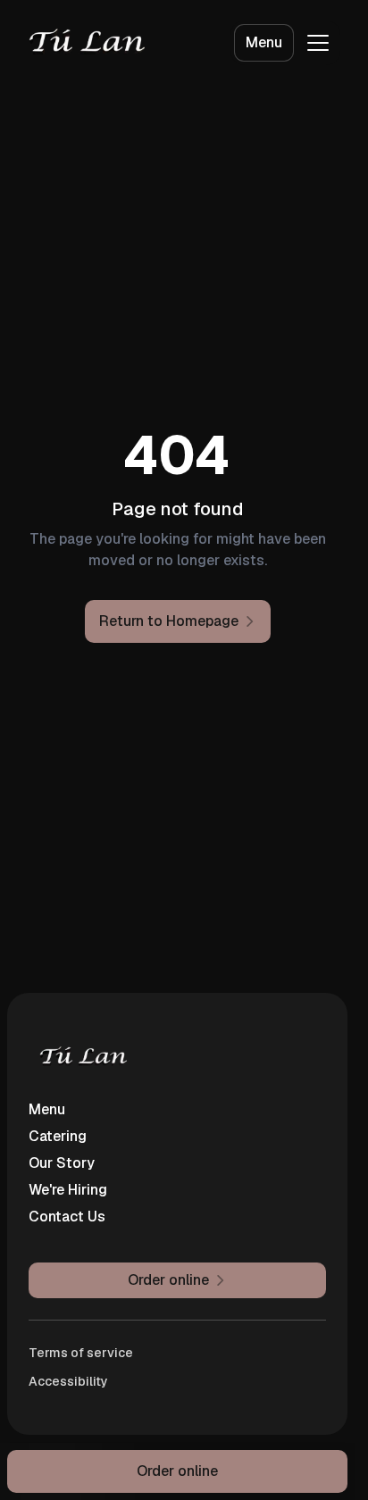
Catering (58, 1136)
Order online (177, 1471)
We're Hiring (68, 1189)
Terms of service (81, 1353)
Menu (264, 42)
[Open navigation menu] (318, 43)
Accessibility (68, 1381)
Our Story (62, 1163)
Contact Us (67, 1216)
